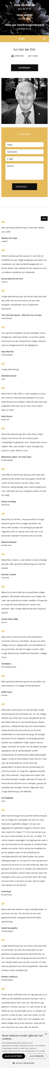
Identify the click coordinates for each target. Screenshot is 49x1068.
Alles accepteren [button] (13, 1056)
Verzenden (21, 186)
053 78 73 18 (24, 8)
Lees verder (40, 1051)
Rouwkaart (25, 67)
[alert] (24, 1049)
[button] (24, 1063)
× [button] (46, 1034)
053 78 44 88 (24, 18)
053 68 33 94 (24, 28)
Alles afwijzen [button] (37, 1056)
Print (44, 218)
